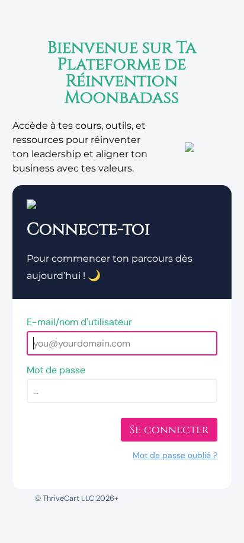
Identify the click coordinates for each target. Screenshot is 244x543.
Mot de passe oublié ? (175, 455)
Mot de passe (56, 370)
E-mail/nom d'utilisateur (79, 322)
